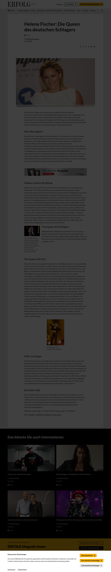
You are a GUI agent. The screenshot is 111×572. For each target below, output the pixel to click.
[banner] (55, 286)
